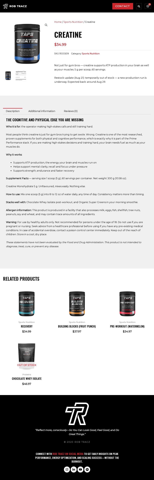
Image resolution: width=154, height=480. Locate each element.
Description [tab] (13, 111)
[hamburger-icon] (106, 4)
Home (58, 22)
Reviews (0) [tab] (71, 111)
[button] (46, 25)
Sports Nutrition (73, 22)
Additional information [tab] (41, 111)
